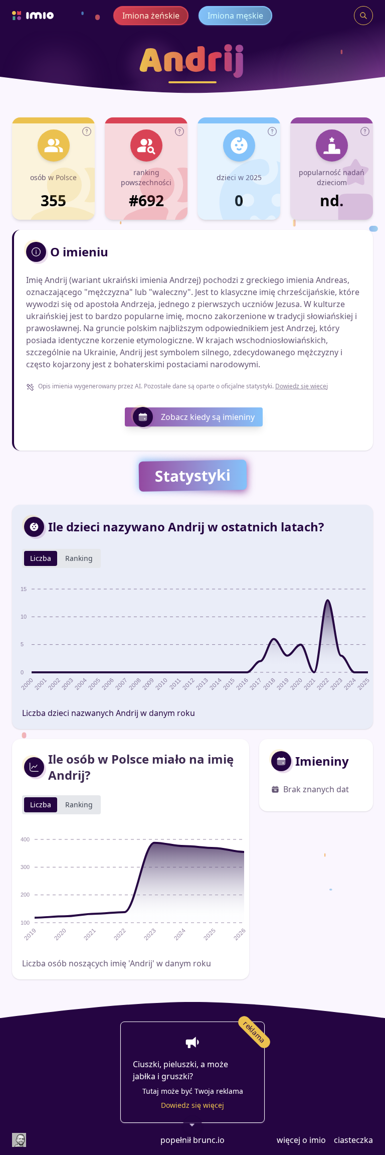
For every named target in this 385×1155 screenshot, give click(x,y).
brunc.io (209, 1139)
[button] (87, 131)
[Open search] (363, 15)
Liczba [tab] (40, 558)
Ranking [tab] (79, 558)
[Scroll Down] (192, 1125)
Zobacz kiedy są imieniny (208, 416)
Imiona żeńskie (150, 15)
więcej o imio (301, 1139)
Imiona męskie (235, 15)
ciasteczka (353, 1139)
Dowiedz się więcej (301, 386)
